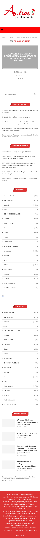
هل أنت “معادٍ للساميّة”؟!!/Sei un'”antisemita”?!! (17, 117)
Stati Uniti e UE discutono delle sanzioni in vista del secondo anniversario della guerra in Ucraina (27, 449)
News (21, 260)
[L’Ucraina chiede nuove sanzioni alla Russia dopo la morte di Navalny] (8, 423)
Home (4, 37)
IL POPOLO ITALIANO (21, 246)
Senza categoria (21, 269)
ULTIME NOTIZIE (21, 288)
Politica (21, 265)
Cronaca (21, 218)
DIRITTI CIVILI (21, 223)
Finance (21, 237)
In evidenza (21, 251)
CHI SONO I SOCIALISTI (21, 214)
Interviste (21, 255)
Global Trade (21, 241)
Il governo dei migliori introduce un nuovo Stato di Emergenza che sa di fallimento (20, 57)
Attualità (21, 205)
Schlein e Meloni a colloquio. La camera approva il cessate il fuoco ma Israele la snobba (26, 465)
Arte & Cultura (21, 200)
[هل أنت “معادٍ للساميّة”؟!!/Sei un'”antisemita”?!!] (8, 436)
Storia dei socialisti (21, 283)
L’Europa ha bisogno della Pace (21, 152)
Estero (21, 232)
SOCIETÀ (21, 274)
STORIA (21, 278)
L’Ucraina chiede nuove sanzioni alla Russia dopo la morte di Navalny (27, 422)
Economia (21, 228)
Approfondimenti (21, 196)
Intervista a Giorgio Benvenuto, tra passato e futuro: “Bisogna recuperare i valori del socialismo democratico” (18, 165)
